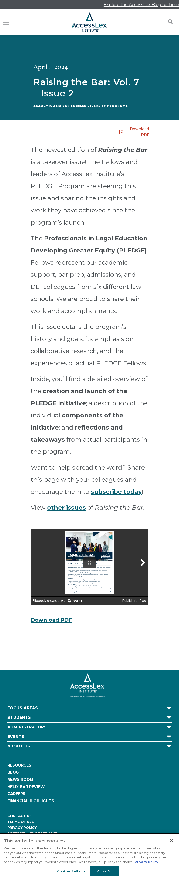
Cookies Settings (71, 871)
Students (19, 717)
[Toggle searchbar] (168, 22)
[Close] (171, 841)
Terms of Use (20, 822)
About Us (18, 746)
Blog (13, 772)
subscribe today (116, 491)
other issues (66, 507)
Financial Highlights (30, 801)
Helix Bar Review (26, 786)
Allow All (104, 871)
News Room (20, 779)
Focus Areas (22, 708)
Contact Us (19, 816)
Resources (19, 765)
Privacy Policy (22, 827)
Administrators (27, 727)
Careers (16, 793)
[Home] (89, 22)
